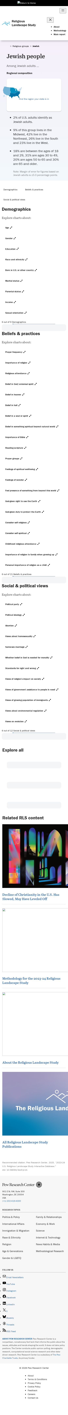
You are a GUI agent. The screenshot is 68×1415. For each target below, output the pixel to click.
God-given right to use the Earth (21, 501)
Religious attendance (15, 373)
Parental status (13, 291)
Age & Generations (12, 1251)
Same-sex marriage (14, 646)
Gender (9, 238)
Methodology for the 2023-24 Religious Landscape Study (31, 980)
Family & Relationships (49, 1217)
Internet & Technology (48, 1237)
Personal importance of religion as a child (26, 565)
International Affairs (13, 1223)
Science (40, 1230)
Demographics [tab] (10, 189)
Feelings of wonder (14, 479)
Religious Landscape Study (24, 23)
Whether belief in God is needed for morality (27, 657)
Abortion (9, 625)
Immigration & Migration (15, 1230)
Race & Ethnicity (11, 1237)
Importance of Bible (15, 437)
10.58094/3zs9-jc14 (17, 1169)
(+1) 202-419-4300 (11, 1201)
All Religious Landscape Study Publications (25, 1144)
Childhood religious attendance (20, 543)
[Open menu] (63, 10)
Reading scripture (14, 447)
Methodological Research (50, 1251)
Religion (6, 1244)
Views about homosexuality (18, 636)
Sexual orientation (14, 312)
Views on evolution (14, 721)
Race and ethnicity (14, 259)
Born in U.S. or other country (19, 270)
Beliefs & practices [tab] (34, 189)
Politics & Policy (11, 1217)
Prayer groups (12, 458)
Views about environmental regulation (24, 710)
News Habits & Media (48, 1244)
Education (10, 248)
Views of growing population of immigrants (26, 700)
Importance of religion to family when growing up (29, 554)
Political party (12, 604)
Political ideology (13, 614)
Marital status (12, 280)
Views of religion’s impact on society (23, 678)
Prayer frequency (13, 352)
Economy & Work (45, 1223)
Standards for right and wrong (20, 668)
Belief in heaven (13, 394)
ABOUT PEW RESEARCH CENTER (17, 1338)
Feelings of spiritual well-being (20, 469)
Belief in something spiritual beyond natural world (30, 426)
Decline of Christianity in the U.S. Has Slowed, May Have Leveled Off (30, 896)
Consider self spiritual (16, 533)
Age (7, 227)
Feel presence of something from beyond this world (30, 490)
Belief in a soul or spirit (16, 415)
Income (9, 302)
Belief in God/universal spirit (19, 384)
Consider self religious (16, 522)
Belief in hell (11, 405)
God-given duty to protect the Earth (23, 511)
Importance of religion (16, 362)
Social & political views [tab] (14, 199)
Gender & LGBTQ (11, 1258)
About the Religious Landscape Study (30, 1062)
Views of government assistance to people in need (30, 689)
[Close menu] (50, 20)
